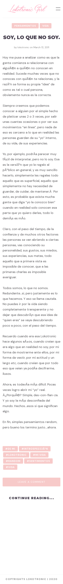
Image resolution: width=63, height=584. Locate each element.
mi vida (40, 454)
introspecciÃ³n (36, 448)
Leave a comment (31, 481)
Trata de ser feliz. (31, 517)
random (14, 461)
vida (11, 467)
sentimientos (39, 461)
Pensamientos (25, 25)
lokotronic (23, 47)
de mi (11, 448)
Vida (45, 25)
